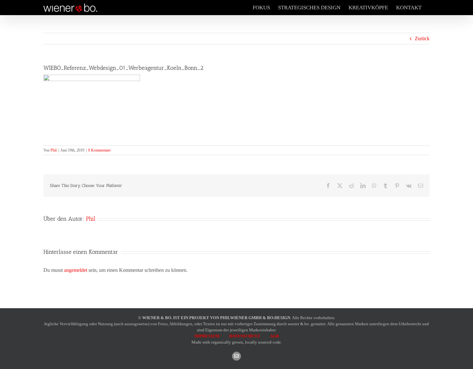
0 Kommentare (99, 150)
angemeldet (75, 270)
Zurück (422, 38)
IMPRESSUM (206, 336)
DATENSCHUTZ (244, 336)
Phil (54, 150)
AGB (274, 336)
